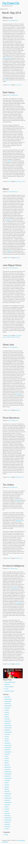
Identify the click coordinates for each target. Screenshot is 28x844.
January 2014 (7, 815)
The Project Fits (10, 3)
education (17, 257)
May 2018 (7, 738)
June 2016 (7, 784)
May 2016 (7, 787)
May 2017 (7, 760)
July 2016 (7, 782)
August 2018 (7, 734)
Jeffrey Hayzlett (19, 520)
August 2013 (7, 824)
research (17, 337)
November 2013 (8, 820)
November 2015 (8, 793)
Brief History (9, 92)
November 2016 (8, 773)
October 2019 (7, 703)
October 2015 (7, 795)
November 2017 (8, 747)
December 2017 (8, 745)
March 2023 (7, 697)
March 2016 (7, 791)
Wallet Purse (7, 684)
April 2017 (7, 762)
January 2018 (7, 743)
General (9, 84)
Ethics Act (8, 17)
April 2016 (7, 789)
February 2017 (8, 767)
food (17, 84)
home (20, 84)
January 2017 (7, 769)
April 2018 (7, 740)
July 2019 (7, 710)
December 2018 (8, 725)
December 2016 (8, 771)
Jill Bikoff (7, 79)
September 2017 (8, 751)
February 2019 (8, 721)
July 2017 (7, 756)
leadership (9, 337)
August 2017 (7, 754)
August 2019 (7, 708)
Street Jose (8, 344)
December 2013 (8, 817)
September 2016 (8, 778)
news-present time (19, 477)
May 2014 (7, 811)
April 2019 (7, 716)
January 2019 (7, 723)
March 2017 (7, 765)
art (15, 84)
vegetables (17, 664)
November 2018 (8, 727)
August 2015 (7, 800)
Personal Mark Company (10, 682)
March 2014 (7, 813)
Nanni (6, 188)
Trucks (23, 181)
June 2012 (7, 828)
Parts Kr (9, 160)
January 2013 (7, 826)
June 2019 (7, 712)
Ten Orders (8, 484)
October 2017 (7, 749)
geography (17, 410)
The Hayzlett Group (7, 58)
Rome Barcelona (11, 417)
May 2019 (7, 714)
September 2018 (8, 732)
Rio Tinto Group (18, 394)
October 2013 (7, 822)
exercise (4, 337)
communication (18, 335)
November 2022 (8, 699)
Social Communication (9, 691)
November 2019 (8, 701)
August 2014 (7, 804)
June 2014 (7, 809)
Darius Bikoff (19, 603)
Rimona (16, 20)
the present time (18, 558)
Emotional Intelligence (13, 565)
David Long (9, 220)
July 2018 (7, 736)
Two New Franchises (9, 686)
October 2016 (7, 776)
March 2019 (7, 718)
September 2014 (8, 802)
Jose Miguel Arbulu (12, 265)
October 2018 (7, 729)
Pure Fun (6, 688)
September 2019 (8, 705)
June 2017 (7, 758)
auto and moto (18, 181)
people (13, 337)
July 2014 (7, 806)
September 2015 (8, 798)
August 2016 (7, 780)
